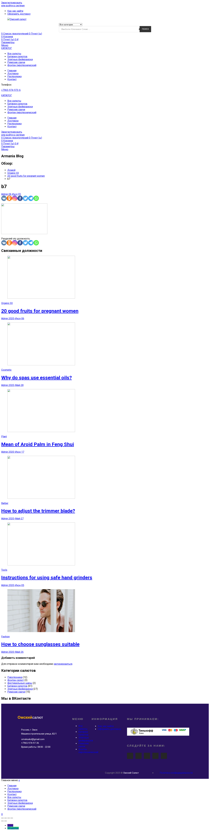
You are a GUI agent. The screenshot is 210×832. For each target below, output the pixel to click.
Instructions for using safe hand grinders (46, 577)
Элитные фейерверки (20, 59)
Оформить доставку (109, 729)
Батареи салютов (17, 56)
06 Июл (13, 194)
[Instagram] (14, 198)
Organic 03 (7, 303)
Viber (10, 825)
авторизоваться (63, 663)
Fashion (5, 636)
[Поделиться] (5, 818)
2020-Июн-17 (16, 451)
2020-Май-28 (16, 385)
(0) (19, 194)
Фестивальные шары (19, 683)
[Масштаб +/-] (11, 818)
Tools (4, 569)
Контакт (12, 79)
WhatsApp (13, 828)
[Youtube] (130, 756)
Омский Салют (131, 772)
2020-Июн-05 (16, 585)
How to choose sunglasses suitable (40, 644)
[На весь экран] (8, 818)
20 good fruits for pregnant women (39, 311)
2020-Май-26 (16, 651)
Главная (11, 70)
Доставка (12, 73)
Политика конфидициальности (176, 772)
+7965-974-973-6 (11, 90)
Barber (4, 503)
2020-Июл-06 (16, 318)
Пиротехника (14, 677)
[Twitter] (25, 198)
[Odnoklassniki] (9, 198)
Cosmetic (6, 369)
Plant (4, 436)
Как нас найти (106, 726)
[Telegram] (31, 198)
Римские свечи (16, 62)
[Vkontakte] (4, 198)
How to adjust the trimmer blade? (38, 511)
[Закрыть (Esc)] (2, 818)
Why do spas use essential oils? (36, 378)
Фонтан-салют (15, 680)
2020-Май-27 (16, 518)
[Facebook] (20, 198)
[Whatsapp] (36, 198)
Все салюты (14, 53)
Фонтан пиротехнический (21, 65)
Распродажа (14, 76)
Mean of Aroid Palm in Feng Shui (37, 444)
